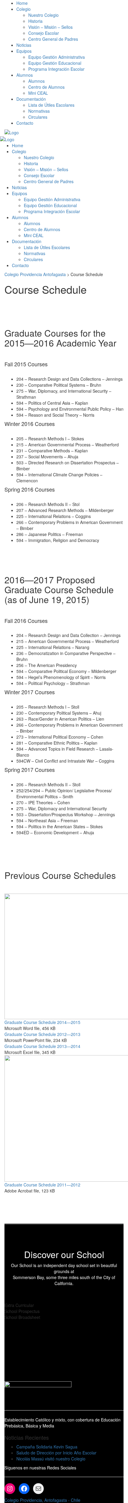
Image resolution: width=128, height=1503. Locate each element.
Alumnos (36, 81)
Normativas (39, 111)
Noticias (23, 45)
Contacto (24, 123)
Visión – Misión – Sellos (50, 27)
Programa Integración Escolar (56, 69)
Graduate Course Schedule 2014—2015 (42, 1022)
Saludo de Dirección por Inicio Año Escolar (56, 1453)
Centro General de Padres (53, 39)
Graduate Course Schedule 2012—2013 (42, 1034)
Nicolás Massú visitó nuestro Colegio (50, 1459)
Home (22, 3)
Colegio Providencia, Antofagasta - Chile (42, 1500)
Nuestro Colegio (43, 15)
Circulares (37, 117)
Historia (35, 21)
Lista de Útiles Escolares (51, 105)
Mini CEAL (38, 93)
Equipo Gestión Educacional (54, 63)
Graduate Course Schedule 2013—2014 (42, 1046)
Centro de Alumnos (46, 87)
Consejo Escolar (43, 33)
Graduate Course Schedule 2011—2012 (42, 1185)
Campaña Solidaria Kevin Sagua (46, 1447)
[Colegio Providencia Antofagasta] (11, 132)
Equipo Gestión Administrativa (56, 57)
